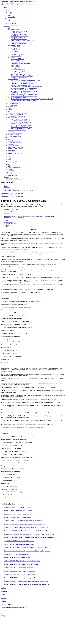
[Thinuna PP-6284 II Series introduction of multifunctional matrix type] (23, 520)
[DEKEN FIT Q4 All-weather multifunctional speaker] (19, 541)
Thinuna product (8, 187)
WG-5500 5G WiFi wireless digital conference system (18, 190)
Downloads (7, 225)
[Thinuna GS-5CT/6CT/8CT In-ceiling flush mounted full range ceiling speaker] (26, 547)
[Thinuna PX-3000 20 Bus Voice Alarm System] (17, 514)
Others (6, 226)
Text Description (8, 222)
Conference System (9, 189)
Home (5, 186)
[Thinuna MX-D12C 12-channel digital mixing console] (19, 567)
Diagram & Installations (10, 223)
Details (6, 220)
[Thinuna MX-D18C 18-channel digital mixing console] (19, 574)
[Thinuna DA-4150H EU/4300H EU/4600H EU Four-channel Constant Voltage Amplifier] (29, 534)
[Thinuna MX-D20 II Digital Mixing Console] (17, 554)
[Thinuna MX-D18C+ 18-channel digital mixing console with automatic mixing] (26, 581)
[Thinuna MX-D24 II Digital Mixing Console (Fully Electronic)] (22, 561)
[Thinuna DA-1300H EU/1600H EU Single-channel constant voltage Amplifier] (26, 527)
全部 (9, 20)
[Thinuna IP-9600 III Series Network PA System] (17, 507)
